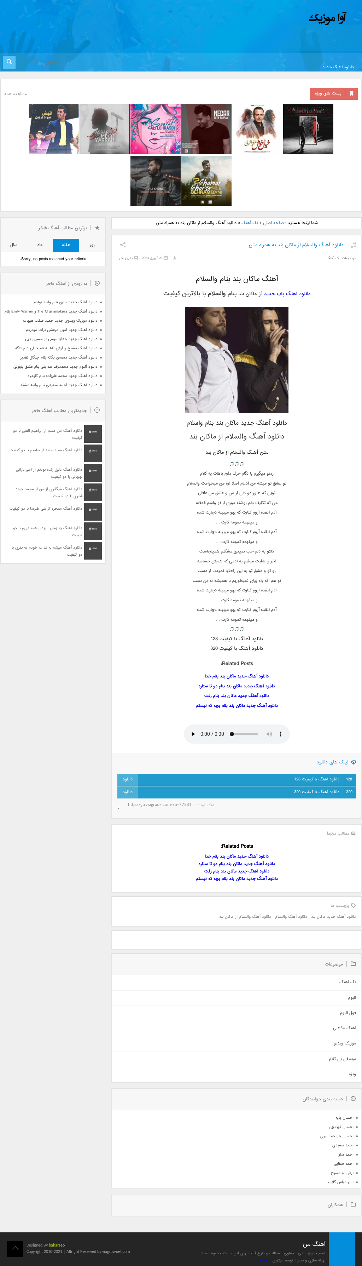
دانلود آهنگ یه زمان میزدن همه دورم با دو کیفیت (47, 532)
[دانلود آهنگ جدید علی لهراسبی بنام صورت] (155, 129)
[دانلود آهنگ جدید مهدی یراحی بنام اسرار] (105, 129)
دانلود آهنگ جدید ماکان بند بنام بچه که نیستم (237, 706)
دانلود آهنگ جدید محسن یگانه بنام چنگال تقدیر (59, 357)
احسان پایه (344, 1118)
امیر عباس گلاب (341, 1182)
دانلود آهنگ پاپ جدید (287, 294)
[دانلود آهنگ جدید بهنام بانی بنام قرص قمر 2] (206, 181)
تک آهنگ (249, 223)
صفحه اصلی (273, 223)
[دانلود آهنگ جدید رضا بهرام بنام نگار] (206, 129)
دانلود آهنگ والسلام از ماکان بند (245, 916)
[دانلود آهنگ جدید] (269, 19)
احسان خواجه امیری (337, 1136)
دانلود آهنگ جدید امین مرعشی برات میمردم (62, 330)
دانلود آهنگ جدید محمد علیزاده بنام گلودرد (63, 376)
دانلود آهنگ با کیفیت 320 (323, 792)
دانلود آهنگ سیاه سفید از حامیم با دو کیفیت (46, 450)
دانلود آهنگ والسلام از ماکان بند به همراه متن (296, 245)
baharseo (57, 1245)
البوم (352, 998)
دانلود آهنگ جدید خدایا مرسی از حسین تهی (61, 339)
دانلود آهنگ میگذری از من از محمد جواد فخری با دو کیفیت (49, 493)
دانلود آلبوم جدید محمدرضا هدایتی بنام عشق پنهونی (55, 366)
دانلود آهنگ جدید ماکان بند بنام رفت (236, 696)
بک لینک (264, 1260)
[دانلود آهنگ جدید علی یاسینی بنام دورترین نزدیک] (155, 181)
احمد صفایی (344, 1164)
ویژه (352, 1074)
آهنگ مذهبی (344, 1028)
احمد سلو (346, 1154)
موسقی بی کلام (342, 1059)
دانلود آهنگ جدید (338, 67)
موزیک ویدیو (345, 1043)
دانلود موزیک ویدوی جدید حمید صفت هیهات (60, 320)
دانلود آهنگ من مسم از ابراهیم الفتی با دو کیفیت (47, 434)
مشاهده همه (15, 94)
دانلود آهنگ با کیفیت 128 (323, 779)
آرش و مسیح (342, 1173)
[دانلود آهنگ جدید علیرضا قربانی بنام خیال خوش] (257, 129)
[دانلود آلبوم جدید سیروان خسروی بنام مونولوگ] (308, 129)
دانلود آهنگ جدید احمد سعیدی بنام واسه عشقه (59, 385)
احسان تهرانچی (341, 1127)
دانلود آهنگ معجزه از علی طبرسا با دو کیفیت (46, 508)
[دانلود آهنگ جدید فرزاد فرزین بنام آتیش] (54, 129)
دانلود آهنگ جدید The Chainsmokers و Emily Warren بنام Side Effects (51, 311)
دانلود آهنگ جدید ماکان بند (333, 916)
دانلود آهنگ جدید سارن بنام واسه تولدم (66, 302)
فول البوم (348, 1013)
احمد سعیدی (343, 1145)
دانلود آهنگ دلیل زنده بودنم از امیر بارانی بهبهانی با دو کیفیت (49, 473)
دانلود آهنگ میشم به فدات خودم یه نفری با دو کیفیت (47, 551)
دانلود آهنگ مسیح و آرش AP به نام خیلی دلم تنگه (56, 348)
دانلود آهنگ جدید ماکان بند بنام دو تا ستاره (237, 686)
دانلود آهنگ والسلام (291, 916)
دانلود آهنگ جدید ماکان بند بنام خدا (237, 676)
